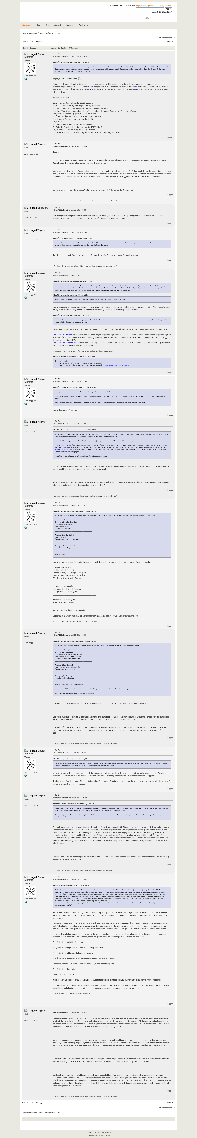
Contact (57, 25)
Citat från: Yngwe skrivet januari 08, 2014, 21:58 (71, 62)
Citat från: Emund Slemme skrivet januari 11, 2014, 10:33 (74, 804)
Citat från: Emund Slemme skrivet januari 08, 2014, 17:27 (74, 387)
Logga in (70, 25)
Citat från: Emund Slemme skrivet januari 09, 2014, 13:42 (74, 356)
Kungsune (42, 208)
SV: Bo (57, 54)
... (29, 41)
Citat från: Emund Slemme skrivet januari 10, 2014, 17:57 (74, 641)
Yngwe (41, 144)
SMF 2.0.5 (91, 1132)
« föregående (164, 38)
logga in (138, 6)
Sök (47, 25)
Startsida (26, 25)
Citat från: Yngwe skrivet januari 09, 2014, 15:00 (71, 295)
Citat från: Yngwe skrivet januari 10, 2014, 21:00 (71, 759)
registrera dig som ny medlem (159, 6)
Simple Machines (106, 1132)
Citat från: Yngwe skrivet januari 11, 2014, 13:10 (71, 885)
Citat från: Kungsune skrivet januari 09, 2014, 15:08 (72, 238)
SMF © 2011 (98, 1132)
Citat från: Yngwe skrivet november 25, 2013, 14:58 (72, 281)
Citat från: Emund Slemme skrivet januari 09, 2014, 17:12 (74, 430)
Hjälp (38, 25)
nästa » (172, 38)
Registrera (83, 25)
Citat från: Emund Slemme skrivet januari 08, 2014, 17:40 (74, 511)
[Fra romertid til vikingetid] (25, 79)
